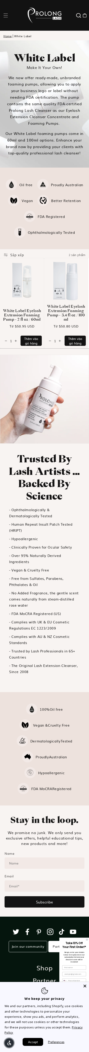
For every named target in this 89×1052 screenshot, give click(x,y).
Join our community (28, 946)
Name (9, 853)
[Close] (85, 986)
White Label (22, 36)
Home (7, 36)
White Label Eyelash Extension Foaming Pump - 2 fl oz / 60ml (22, 315)
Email (9, 876)
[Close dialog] (87, 940)
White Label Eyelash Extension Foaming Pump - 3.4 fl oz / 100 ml (66, 313)
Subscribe (44, 902)
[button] (6, 15)
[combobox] (65, 981)
